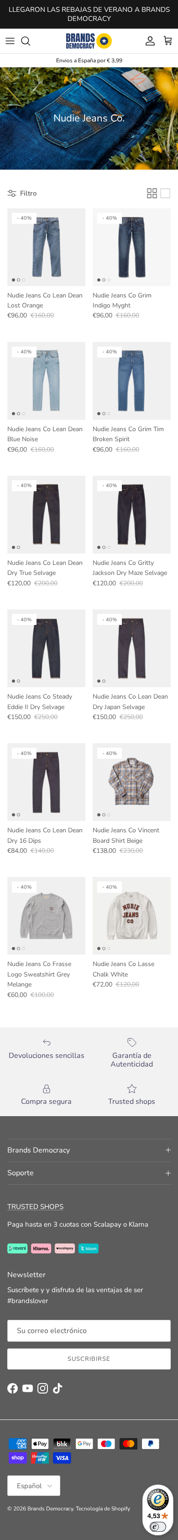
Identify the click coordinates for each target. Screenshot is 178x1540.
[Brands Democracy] (89, 41)
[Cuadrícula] (152, 193)
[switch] (158, 1527)
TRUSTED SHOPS (35, 1206)
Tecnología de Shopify (103, 1508)
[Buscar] (30, 41)
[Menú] (10, 41)
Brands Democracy (50, 1508)
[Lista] (165, 193)
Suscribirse (89, 1359)
